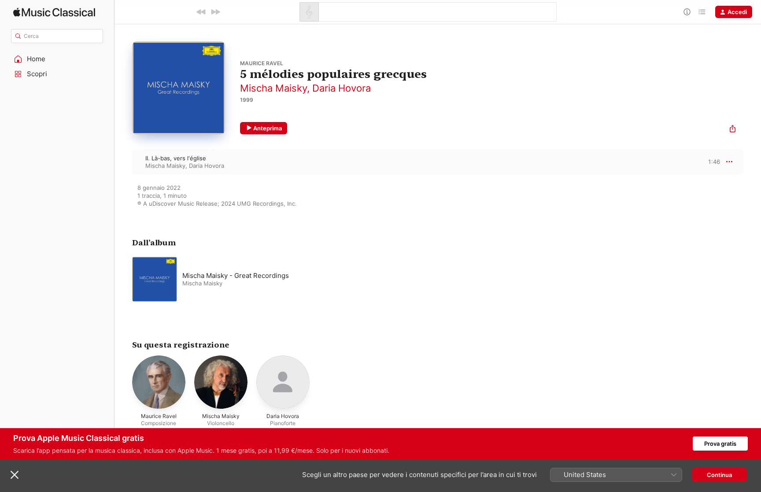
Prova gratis (720, 443)
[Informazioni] (687, 12)
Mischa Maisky (273, 88)
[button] (57, 59)
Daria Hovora (341, 88)
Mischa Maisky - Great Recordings (235, 275)
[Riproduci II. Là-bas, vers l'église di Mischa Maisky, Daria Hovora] (123, 161)
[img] (54, 12)
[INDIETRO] (201, 12)
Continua (719, 474)
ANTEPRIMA (707, 161)
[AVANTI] (215, 12)
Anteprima (267, 128)
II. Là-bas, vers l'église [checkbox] (175, 158)
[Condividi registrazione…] (732, 130)
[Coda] (702, 12)
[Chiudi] (14, 475)
